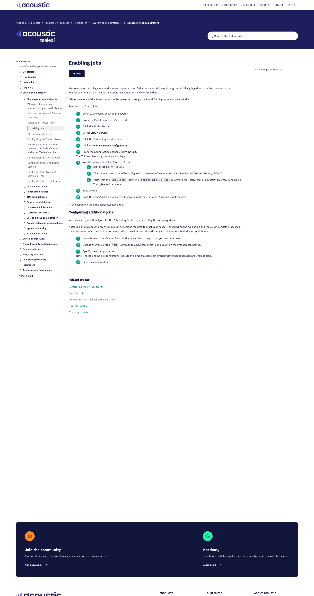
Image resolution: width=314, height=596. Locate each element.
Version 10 (81, 23)
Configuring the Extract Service (45, 181)
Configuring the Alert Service (44, 157)
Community (229, 5)
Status (278, 5)
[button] (40, 61)
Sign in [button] (291, 5)
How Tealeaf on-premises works (38, 66)
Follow (77, 73)
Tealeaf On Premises (57, 23)
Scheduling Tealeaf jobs (41, 122)
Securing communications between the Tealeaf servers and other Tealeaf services (43, 148)
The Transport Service (40, 134)
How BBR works (78, 306)
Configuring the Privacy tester (86, 287)
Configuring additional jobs (270, 69)
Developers (248, 5)
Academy (264, 5)
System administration (105, 23)
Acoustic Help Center (28, 23)
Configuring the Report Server (44, 139)
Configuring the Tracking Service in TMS (91, 299)
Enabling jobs (37, 128)
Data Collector (77, 293)
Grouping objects (78, 312)
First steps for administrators (141, 23)
